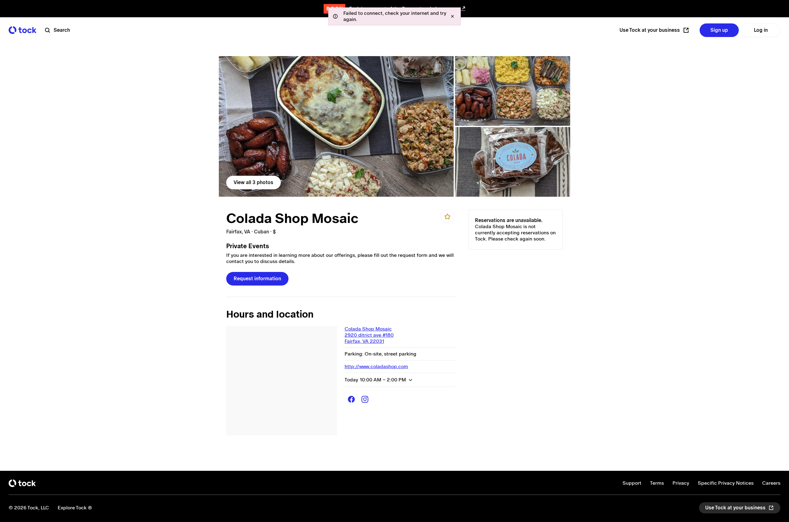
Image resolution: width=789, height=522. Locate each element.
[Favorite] (447, 216)
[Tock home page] (22, 30)
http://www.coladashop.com (376, 366)
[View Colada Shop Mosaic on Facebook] (351, 399)
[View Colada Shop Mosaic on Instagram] (365, 399)
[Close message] (452, 16)
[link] (336, 126)
